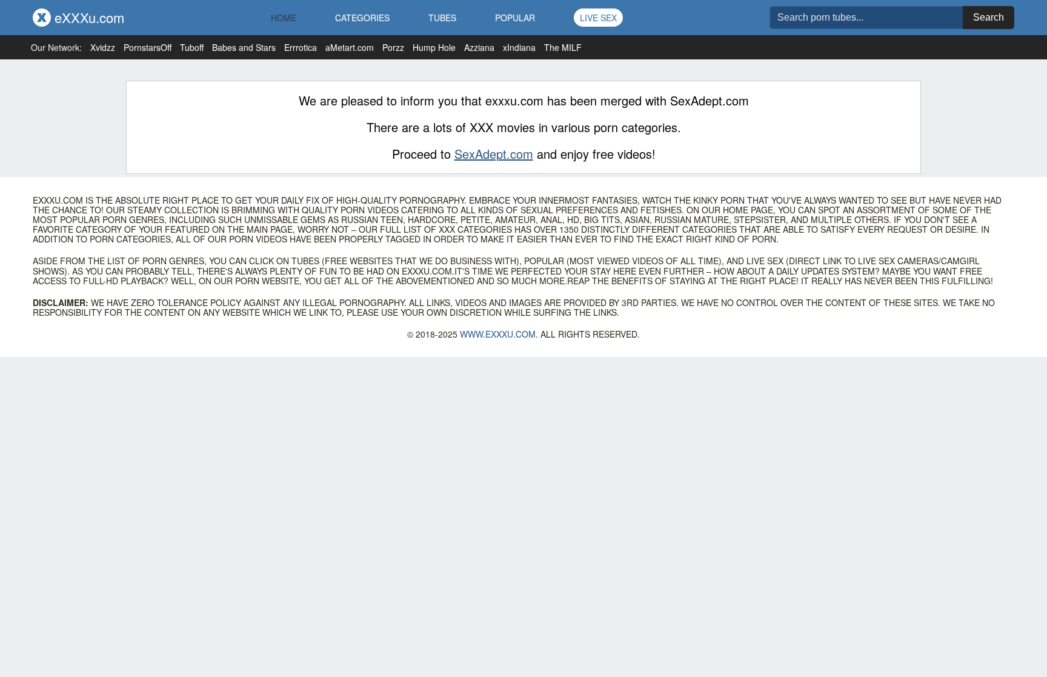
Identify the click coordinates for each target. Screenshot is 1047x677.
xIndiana (519, 47)
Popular (515, 18)
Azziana (479, 47)
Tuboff (192, 47)
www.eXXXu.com (498, 334)
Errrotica (300, 47)
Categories (362, 18)
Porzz (393, 47)
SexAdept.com (493, 153)
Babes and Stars (244, 47)
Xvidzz (102, 47)
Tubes (442, 18)
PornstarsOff (147, 47)
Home (283, 18)
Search (988, 17)
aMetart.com (349, 47)
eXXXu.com (87, 17)
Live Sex (598, 18)
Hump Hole (434, 47)
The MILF (563, 47)
